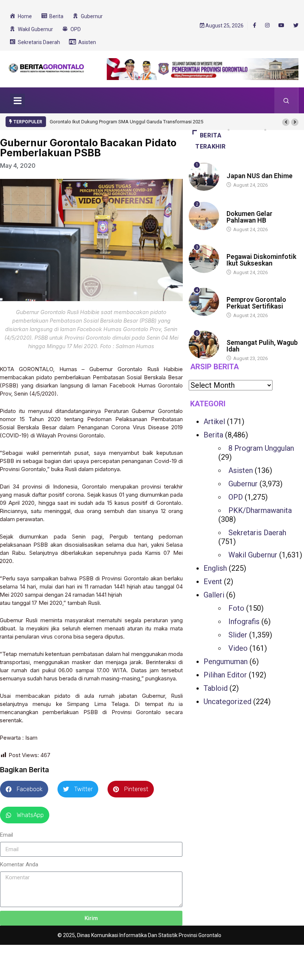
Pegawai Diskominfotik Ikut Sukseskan (261, 260)
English (215, 568)
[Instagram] (267, 25)
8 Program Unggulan (261, 448)
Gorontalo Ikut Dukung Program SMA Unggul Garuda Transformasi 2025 (126, 121)
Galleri (214, 594)
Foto (236, 608)
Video (238, 648)
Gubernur (243, 483)
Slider (237, 634)
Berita (234, 168)
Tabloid (216, 688)
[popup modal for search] (286, 100)
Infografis (244, 621)
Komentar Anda (19, 864)
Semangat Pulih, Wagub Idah (262, 346)
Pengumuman (226, 661)
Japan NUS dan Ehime (260, 176)
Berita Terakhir (210, 141)
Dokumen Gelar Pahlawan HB (249, 217)
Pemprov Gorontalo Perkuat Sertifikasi (256, 303)
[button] (286, 122)
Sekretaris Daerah (257, 532)
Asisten (240, 470)
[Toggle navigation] (17, 100)
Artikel (214, 421)
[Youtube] (281, 25)
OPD (235, 497)
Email (6, 835)
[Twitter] (295, 25)
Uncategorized (227, 701)
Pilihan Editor (225, 674)
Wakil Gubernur (252, 554)
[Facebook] (254, 25)
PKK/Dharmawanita (260, 510)
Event (213, 581)
